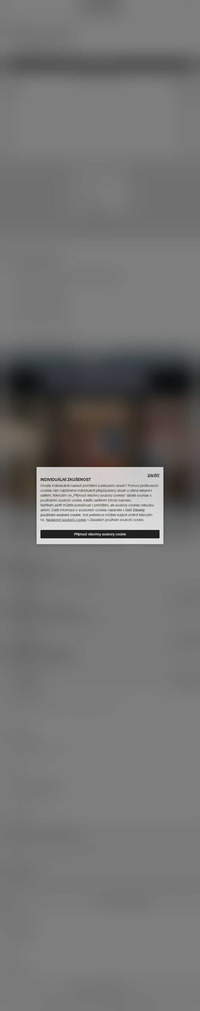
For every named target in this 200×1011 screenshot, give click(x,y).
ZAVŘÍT (154, 475)
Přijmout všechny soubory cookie (100, 534)
